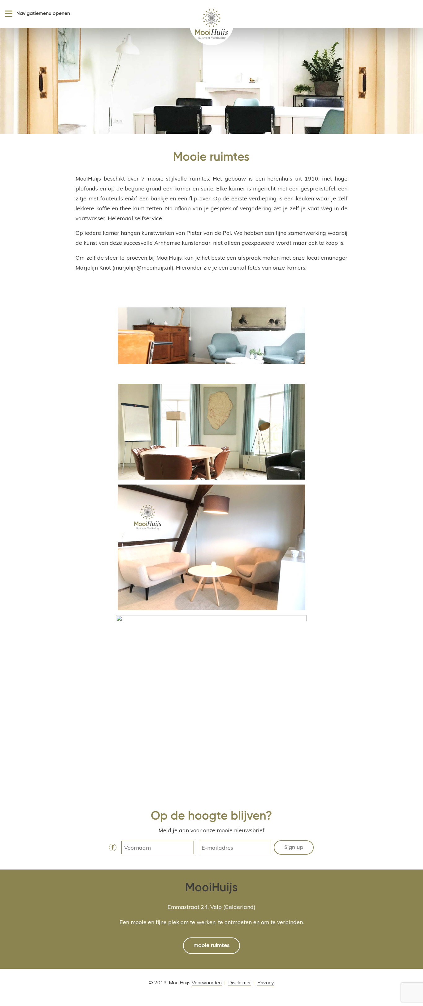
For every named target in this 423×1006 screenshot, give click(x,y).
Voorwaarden (207, 982)
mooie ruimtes (211, 945)
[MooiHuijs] (211, 23)
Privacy (265, 982)
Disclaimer (239, 982)
